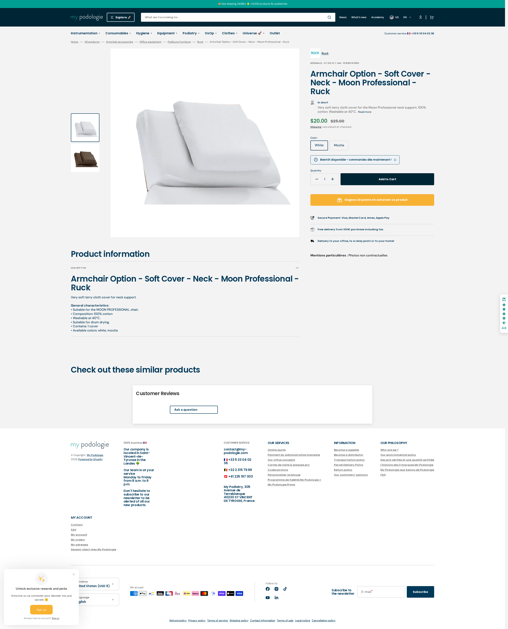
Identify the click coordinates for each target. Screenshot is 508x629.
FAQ (383, 475)
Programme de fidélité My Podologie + (294, 480)
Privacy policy (197, 620)
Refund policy (178, 620)
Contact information (262, 620)
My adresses (79, 545)
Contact (77, 525)
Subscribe (420, 592)
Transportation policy (349, 460)
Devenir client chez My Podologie (93, 549)
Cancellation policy (324, 620)
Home (74, 42)
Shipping (316, 127)
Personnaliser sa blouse (284, 475)
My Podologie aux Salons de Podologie (407, 470)
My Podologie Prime (281, 485)
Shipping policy (239, 620)
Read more (364, 112)
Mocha (341, 146)
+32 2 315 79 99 (240, 470)
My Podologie (95, 455)
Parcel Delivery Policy (348, 465)
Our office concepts (281, 460)
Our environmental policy (398, 455)
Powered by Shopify (90, 459)
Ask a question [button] (185, 409)
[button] (431, 17)
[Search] (330, 17)
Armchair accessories (119, 42)
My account (79, 535)
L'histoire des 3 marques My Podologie (406, 465)
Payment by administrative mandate (294, 455)
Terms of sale (285, 620)
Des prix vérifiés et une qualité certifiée (407, 460)
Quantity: (316, 170)
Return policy (343, 470)
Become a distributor (348, 455)
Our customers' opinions (351, 475)
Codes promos (278, 470)
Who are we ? (389, 450)
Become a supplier (346, 450)
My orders (78, 540)
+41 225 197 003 (240, 476)
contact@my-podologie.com (236, 451)
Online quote (277, 450)
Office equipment (150, 42)
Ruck (200, 42)
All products (92, 42)
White (321, 146)
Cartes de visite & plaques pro (289, 465)
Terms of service (217, 620)
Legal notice (302, 620)
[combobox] (238, 17)
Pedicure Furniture (179, 42)
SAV (73, 530)
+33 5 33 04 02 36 (237, 461)
